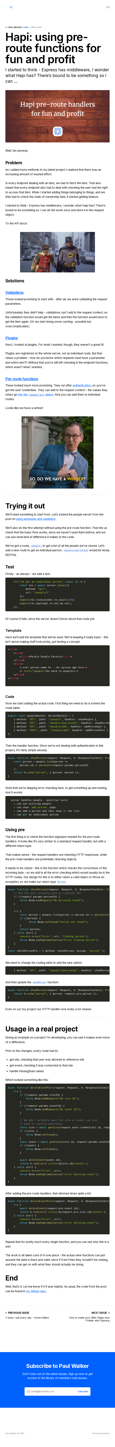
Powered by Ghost (101, 1433)
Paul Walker (14, 27)
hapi (26, 27)
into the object (35, 394)
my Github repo (36, 1291)
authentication (82, 385)
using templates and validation (35, 519)
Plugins (11, 338)
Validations (14, 292)
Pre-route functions (21, 379)
